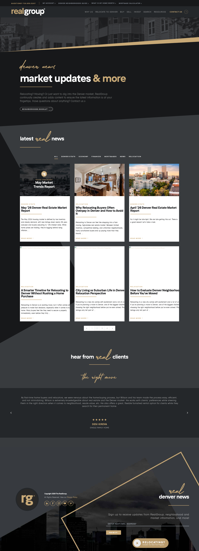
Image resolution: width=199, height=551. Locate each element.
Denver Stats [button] (68, 156)
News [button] (123, 156)
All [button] (56, 156)
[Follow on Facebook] (52, 503)
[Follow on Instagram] (58, 503)
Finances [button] (96, 156)
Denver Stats (28, 204)
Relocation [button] (135, 156)
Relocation (82, 204)
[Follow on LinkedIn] (46, 503)
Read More (26, 238)
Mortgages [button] (110, 156)
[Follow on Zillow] (70, 503)
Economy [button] (83, 156)
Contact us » (78, 101)
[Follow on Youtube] (64, 503)
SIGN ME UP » (113, 532)
